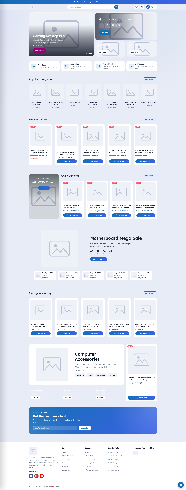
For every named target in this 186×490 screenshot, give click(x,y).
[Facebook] (31, 476)
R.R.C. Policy (112, 463)
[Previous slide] (85, 16)
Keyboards (80, 375)
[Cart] (142, 7)
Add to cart (68, 161)
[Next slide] (90, 16)
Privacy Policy (113, 452)
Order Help (89, 456)
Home (64, 452)
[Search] (116, 7)
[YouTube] (42, 476)
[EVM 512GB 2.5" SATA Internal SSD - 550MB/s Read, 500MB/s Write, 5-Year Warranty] (93, 310)
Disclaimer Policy (114, 459)
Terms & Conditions (115, 456)
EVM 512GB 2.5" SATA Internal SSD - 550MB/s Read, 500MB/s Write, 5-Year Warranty (92, 327)
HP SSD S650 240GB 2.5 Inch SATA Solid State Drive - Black (39, 326)
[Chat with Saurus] (181, 485)
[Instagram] (36, 476)
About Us (65, 466)
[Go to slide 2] (88, 53)
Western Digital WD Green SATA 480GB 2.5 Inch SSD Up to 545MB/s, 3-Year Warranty (67, 327)
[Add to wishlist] (50, 128)
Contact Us (66, 470)
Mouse (90, 375)
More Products (148, 79)
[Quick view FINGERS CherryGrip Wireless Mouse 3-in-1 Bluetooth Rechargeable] (103, 133)
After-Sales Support (92, 470)
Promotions (66, 463)
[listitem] (37, 96)
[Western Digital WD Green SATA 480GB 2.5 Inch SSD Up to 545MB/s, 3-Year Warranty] (66, 310)
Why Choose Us (67, 456)
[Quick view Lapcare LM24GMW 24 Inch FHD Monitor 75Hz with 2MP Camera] (50, 133)
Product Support (91, 466)
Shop (87, 452)
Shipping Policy (113, 466)
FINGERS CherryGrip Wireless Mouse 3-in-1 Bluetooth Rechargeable (92, 152)
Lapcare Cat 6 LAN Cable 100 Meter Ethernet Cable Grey (66, 154)
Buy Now (104, 32)
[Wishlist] (136, 7)
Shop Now (38, 50)
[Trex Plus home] (47, 7)
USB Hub (112, 375)
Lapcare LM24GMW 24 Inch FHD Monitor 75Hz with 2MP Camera (39, 152)
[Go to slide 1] (86, 53)
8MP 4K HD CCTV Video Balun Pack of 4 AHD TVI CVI (144, 152)
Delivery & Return (91, 463)
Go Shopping (97, 259)
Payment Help (90, 459)
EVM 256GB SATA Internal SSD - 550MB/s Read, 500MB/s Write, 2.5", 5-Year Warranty (119, 327)
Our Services (66, 459)
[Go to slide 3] (90, 53)
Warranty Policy (113, 470)
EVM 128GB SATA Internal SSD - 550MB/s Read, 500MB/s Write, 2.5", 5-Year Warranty (145, 327)
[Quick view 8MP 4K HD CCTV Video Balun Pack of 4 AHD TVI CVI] (155, 133)
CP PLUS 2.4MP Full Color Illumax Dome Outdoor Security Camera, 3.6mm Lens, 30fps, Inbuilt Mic (145, 208)
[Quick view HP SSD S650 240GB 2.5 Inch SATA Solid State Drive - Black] (50, 307)
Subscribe (84, 428)
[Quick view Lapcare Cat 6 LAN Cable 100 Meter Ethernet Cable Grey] (76, 133)
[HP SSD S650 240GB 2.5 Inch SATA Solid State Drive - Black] (40, 310)
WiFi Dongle (101, 375)
